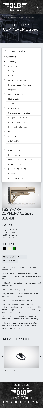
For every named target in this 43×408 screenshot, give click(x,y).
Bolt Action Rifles (15, 178)
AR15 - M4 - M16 (14, 136)
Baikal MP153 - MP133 (18, 17)
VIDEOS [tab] (22, 257)
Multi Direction (14, 99)
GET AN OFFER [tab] (10, 261)
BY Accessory (10, 62)
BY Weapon (7, 17)
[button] (5, 195)
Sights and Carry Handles (19, 113)
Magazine (12, 90)
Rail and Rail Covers (16, 122)
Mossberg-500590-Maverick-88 (21, 160)
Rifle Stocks (13, 108)
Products (10, 15)
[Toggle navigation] (37, 6)
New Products (10, 57)
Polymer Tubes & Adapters (19, 85)
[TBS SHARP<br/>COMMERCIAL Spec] (21, 195)
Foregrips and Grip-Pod (17, 80)
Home (3, 15)
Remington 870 (14, 155)
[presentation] (2, 357)
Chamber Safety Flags (17, 127)
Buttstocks (30, 17)
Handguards (13, 71)
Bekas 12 (12, 174)
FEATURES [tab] (9, 257)
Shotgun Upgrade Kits (17, 118)
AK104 (10, 146)
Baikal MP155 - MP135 (17, 164)
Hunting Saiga (14, 150)
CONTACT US (21, 385)
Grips (10, 76)
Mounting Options (15, 94)
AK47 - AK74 (13, 141)
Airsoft (11, 104)
